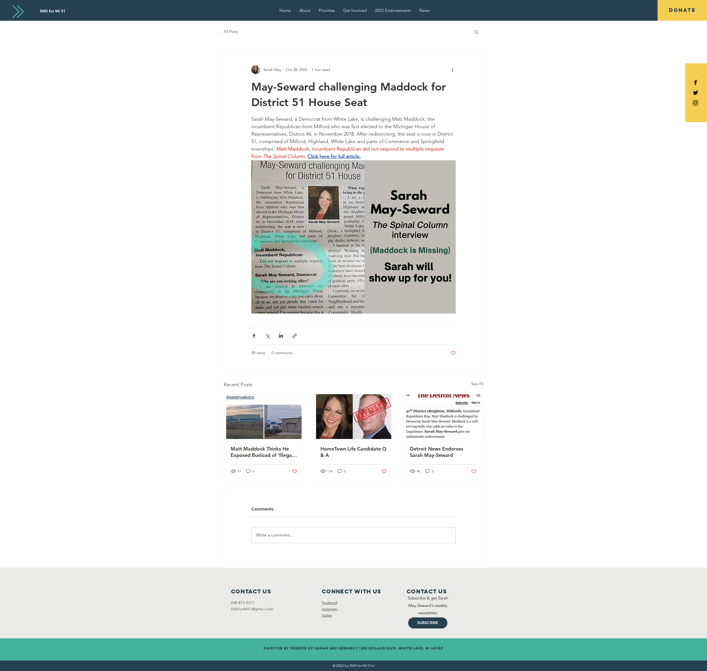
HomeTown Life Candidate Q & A (353, 452)
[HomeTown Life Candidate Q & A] (354, 416)
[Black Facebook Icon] (695, 82)
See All (477, 383)
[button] (476, 32)
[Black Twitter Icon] (695, 92)
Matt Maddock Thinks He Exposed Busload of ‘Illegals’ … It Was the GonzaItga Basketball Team (264, 452)
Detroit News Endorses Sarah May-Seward (436, 452)
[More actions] (452, 69)
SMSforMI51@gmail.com (252, 609)
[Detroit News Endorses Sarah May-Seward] (443, 416)
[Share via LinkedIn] (281, 335)
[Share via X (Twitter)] (267, 335)
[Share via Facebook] (254, 335)
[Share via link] (294, 335)
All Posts (231, 31)
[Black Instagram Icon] (695, 102)
